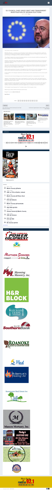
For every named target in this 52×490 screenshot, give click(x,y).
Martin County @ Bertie (14, 188)
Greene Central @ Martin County (16, 211)
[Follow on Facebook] (47, 488)
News (29, 14)
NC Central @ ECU (12, 223)
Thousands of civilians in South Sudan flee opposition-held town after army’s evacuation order (8, 123)
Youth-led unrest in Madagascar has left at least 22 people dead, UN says (31, 123)
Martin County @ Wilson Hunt (16, 196)
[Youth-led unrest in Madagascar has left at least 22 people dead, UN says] (32, 117)
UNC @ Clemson (12, 215)
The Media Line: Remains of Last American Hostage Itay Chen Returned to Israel (43, 119)
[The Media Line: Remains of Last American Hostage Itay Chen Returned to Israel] (43, 115)
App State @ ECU (12, 207)
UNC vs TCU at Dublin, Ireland (16, 192)
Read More (7, 94)
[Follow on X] (48, 488)
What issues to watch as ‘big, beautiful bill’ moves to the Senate (20, 122)
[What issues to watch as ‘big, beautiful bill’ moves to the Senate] (20, 117)
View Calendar (5, 225)
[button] (26, 146)
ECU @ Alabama (12, 200)
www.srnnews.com (16, 91)
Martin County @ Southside (15, 203)
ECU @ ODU (10, 219)
